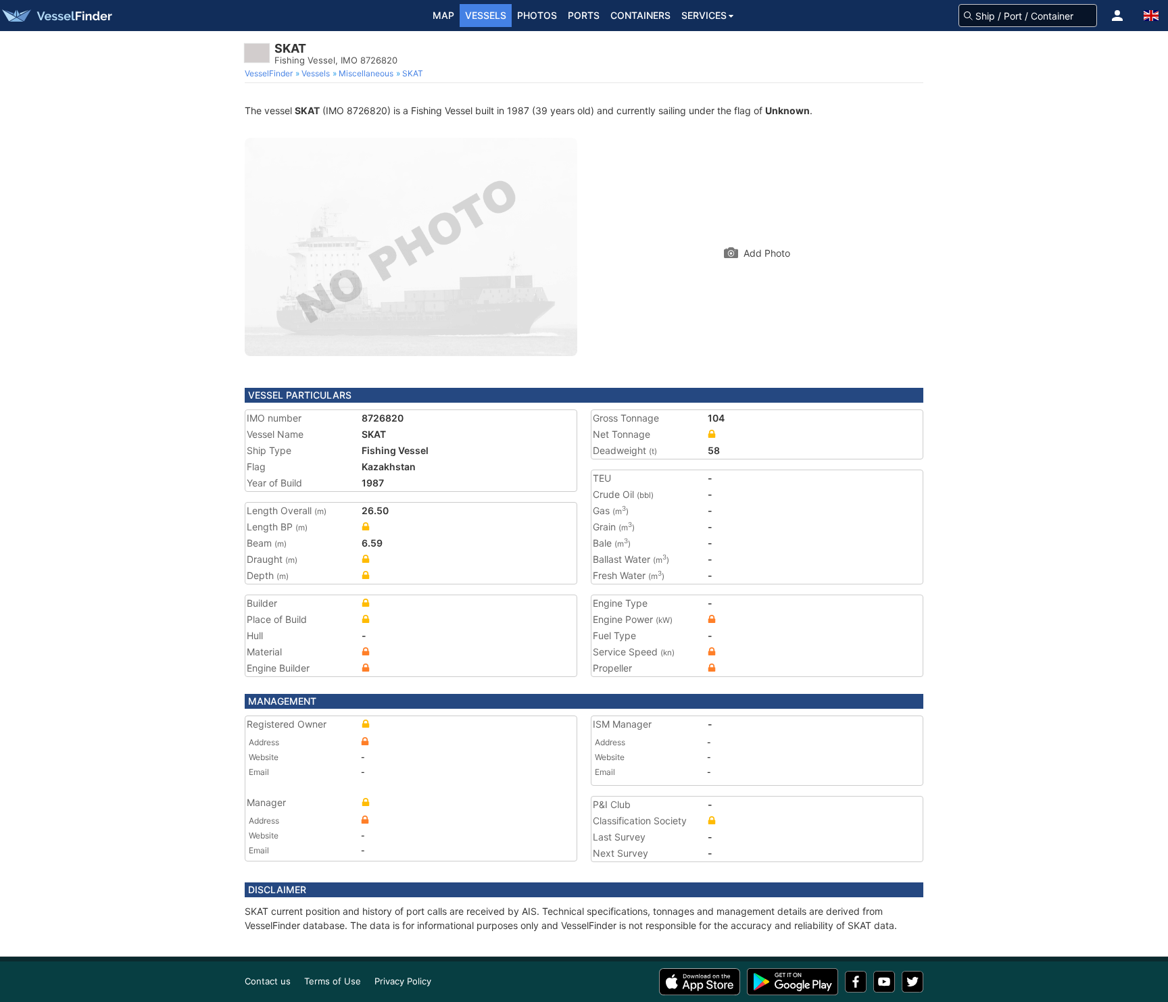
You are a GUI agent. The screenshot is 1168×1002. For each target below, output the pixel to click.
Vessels (485, 15)
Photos (537, 15)
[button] (1117, 15)
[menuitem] (270, 74)
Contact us (268, 981)
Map (443, 15)
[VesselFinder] (56, 15)
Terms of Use (332, 981)
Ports (584, 15)
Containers (640, 15)
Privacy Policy (402, 981)
